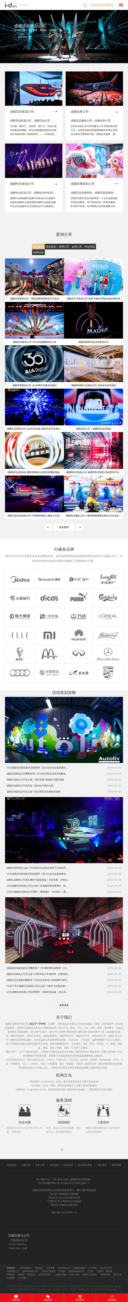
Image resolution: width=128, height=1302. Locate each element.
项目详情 (22, 37)
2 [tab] (62, 59)
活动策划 (51, 246)
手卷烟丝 (11, 1274)
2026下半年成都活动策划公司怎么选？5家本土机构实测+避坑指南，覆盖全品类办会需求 (38, 985)
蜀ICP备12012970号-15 (64, 1212)
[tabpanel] (64, 36)
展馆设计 (39, 1267)
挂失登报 (51, 1267)
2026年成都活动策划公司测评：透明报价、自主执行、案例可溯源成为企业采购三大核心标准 (38, 891)
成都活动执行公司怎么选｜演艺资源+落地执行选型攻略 (35, 779)
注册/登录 (102, 1164)
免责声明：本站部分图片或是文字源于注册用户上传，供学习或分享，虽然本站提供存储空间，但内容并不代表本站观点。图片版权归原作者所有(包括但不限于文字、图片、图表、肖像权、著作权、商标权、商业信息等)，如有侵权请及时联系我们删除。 (64, 1288)
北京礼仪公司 (106, 1267)
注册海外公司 (13, 1271)
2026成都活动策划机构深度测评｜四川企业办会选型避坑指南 (38, 767)
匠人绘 (91, 1271)
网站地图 (116, 1164)
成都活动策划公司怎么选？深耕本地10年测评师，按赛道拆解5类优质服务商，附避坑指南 (38, 974)
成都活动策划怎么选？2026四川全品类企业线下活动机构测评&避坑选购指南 (38, 867)
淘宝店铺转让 (26, 1267)
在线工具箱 (74, 1274)
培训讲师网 (105, 1274)
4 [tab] (70, 59)
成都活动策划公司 (30, 1271)
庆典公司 (64, 246)
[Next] (118, 36)
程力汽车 (117, 1274)
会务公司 (77, 246)
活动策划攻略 (85, 1164)
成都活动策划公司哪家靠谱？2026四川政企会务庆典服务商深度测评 (38, 773)
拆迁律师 (11, 1277)
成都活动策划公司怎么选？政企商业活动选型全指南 (33, 791)
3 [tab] (66, 59)
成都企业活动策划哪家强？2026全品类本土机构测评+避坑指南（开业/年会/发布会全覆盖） (38, 979)
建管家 (109, 1271)
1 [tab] (58, 59)
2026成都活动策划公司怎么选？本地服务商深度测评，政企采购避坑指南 (38, 885)
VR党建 (62, 1271)
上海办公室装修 (48, 1271)
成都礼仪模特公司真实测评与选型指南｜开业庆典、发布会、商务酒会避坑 (38, 879)
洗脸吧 (100, 1271)
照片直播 (93, 1267)
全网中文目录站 (90, 1274)
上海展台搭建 (60, 1274)
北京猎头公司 (64, 1267)
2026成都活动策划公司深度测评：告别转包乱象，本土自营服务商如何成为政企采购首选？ (38, 991)
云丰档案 (22, 1277)
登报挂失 (31, 1274)
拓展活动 (38, 252)
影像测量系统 (79, 1267)
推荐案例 (38, 246)
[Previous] (10, 36)
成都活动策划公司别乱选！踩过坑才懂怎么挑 (30, 785)
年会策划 (89, 246)
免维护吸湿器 (45, 1274)
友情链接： (12, 1267)
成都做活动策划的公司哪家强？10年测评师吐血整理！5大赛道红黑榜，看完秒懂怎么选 (38, 968)
